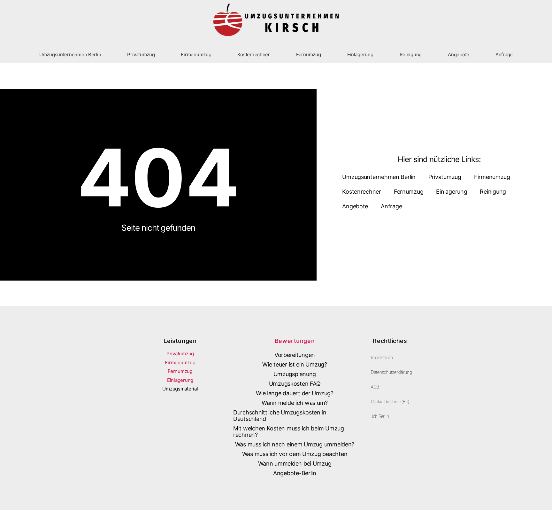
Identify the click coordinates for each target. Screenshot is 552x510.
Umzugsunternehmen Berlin (70, 54)
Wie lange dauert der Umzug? (295, 393)
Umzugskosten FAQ (295, 383)
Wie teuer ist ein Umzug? (294, 364)
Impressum (382, 357)
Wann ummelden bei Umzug (295, 463)
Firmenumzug (196, 54)
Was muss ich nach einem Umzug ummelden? (294, 444)
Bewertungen (295, 340)
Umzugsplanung (294, 374)
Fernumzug (308, 54)
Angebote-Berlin (294, 473)
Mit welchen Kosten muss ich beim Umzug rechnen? (288, 431)
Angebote (458, 54)
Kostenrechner (253, 54)
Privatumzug (141, 54)
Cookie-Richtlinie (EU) (390, 401)
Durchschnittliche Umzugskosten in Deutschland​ (279, 415)
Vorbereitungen (294, 355)
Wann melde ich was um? (295, 402)
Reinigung (411, 54)
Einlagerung (360, 54)
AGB (375, 387)
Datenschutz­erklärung (391, 372)
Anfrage (504, 54)
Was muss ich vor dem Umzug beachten (295, 454)
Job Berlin (380, 416)
